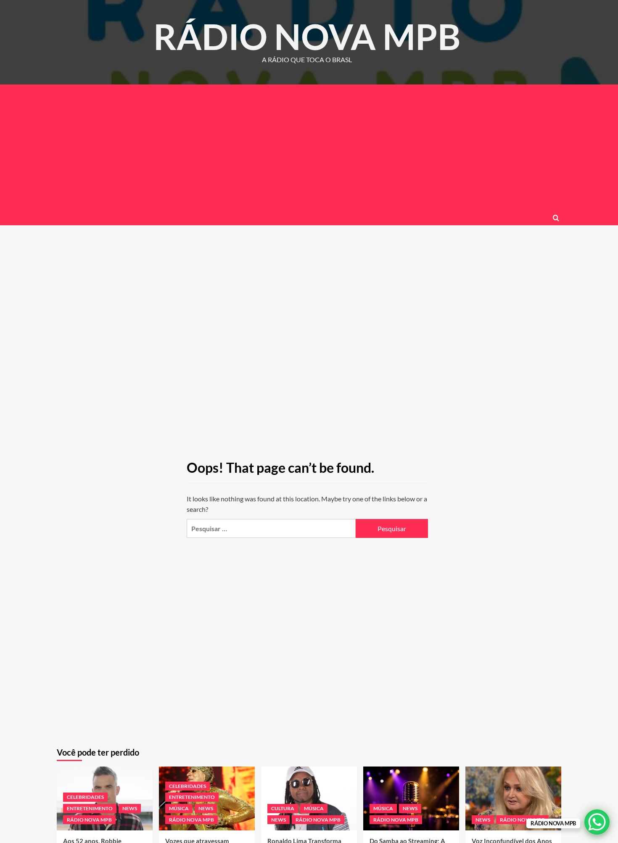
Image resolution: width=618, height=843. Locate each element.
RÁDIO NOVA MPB (307, 36)
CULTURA (282, 808)
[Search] (556, 218)
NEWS (129, 808)
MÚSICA (179, 808)
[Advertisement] (309, 147)
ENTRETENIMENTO (90, 808)
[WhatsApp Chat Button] (597, 822)
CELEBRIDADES (85, 797)
